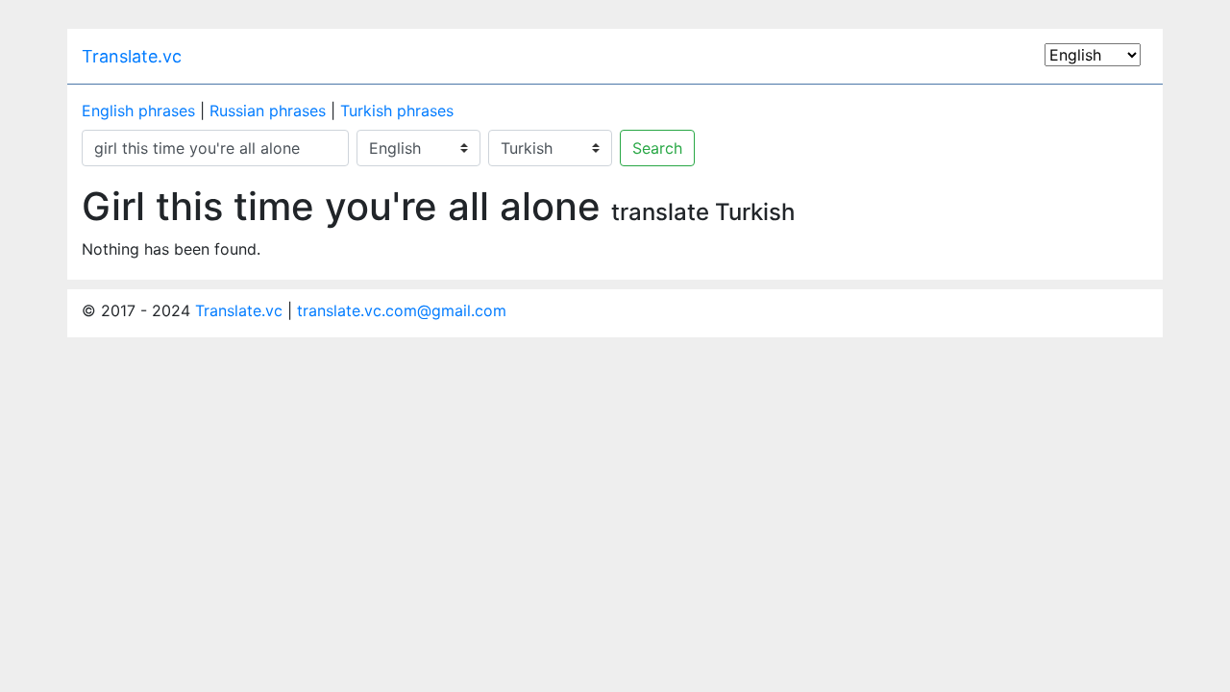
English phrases (138, 110)
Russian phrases (267, 110)
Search (657, 148)
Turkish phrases (397, 110)
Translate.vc (132, 56)
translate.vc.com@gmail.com (401, 310)
